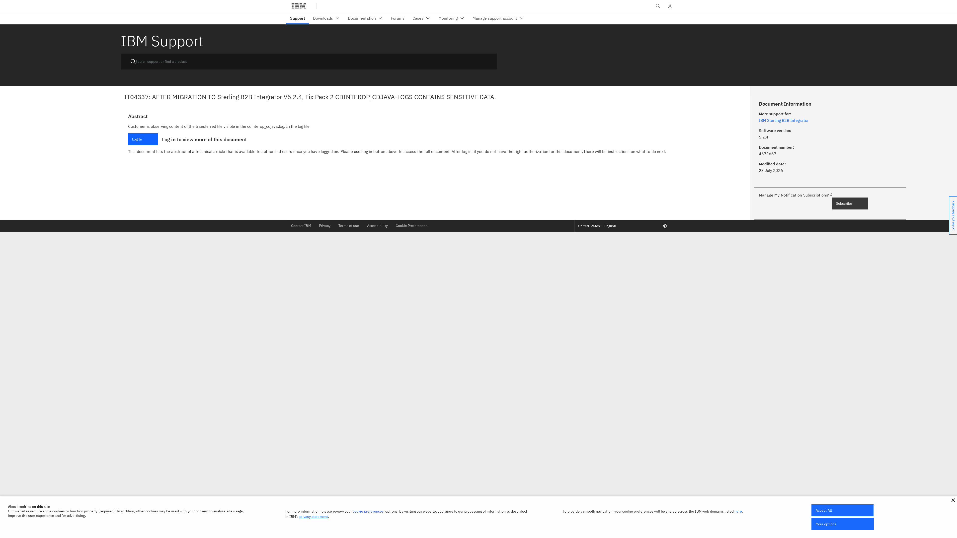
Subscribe (844, 203)
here (738, 511)
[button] (953, 500)
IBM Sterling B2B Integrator (784, 120)
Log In (137, 139)
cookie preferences (368, 511)
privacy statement (313, 516)
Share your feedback (953, 215)
